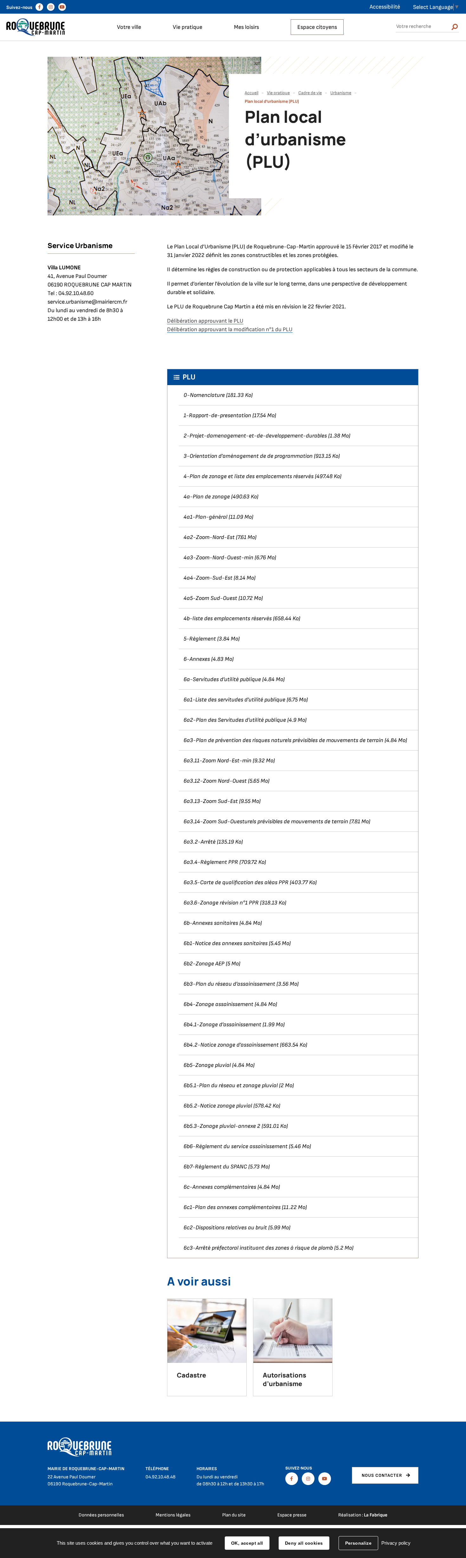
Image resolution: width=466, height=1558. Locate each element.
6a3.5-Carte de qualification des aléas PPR (236, 882)
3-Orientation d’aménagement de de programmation (248, 456)
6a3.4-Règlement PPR (211, 862)
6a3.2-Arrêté (200, 841)
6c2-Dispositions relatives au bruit (225, 1227)
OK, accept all (247, 1543)
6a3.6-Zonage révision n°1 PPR (221, 902)
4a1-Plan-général (205, 517)
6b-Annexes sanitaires (211, 923)
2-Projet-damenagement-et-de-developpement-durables (255, 435)
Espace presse (292, 1515)
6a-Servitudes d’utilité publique (222, 679)
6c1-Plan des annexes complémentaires (232, 1207)
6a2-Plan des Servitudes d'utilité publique (235, 720)
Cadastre (191, 1375)
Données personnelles (101, 1515)
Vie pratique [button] (187, 27)
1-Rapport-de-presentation (217, 415)
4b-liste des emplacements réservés (228, 618)
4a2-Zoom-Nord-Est (209, 537)
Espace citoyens (317, 27)
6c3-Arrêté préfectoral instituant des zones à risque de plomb (258, 1248)
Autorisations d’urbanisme (284, 1379)
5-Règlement (200, 638)
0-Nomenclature (204, 395)
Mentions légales (173, 1515)
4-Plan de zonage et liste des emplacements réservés (249, 476)
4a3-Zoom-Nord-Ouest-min (218, 557)
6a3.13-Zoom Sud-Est (211, 801)
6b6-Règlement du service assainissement (236, 1146)
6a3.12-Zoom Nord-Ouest (215, 781)
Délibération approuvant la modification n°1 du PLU (230, 329)
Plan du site (234, 1515)
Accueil (251, 92)
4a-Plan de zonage (207, 496)
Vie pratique (278, 92)
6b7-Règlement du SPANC (215, 1166)
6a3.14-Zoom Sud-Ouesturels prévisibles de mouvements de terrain (266, 821)
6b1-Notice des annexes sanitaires (226, 943)
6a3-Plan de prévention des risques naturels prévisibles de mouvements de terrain (283, 740)
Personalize (358, 1543)
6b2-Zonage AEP (204, 963)
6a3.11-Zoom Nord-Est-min (217, 760)
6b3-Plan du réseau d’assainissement (229, 984)
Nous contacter (382, 1475)
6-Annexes (197, 659)
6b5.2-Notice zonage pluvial (218, 1105)
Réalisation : (362, 1515)
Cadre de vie (310, 92)
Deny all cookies (304, 1543)
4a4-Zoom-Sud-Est (208, 578)
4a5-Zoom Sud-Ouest (210, 598)
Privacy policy (396, 1543)
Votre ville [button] (129, 27)
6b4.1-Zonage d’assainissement (222, 1024)
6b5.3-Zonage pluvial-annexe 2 (222, 1126)
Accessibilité (385, 6)
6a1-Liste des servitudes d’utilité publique (234, 699)
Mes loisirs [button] (246, 27)
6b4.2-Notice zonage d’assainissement (231, 1045)
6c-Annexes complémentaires (220, 1187)
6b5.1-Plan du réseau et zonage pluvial (231, 1085)
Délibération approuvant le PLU (205, 321)
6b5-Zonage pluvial (207, 1065)
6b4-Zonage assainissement (218, 1004)
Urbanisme (340, 92)
